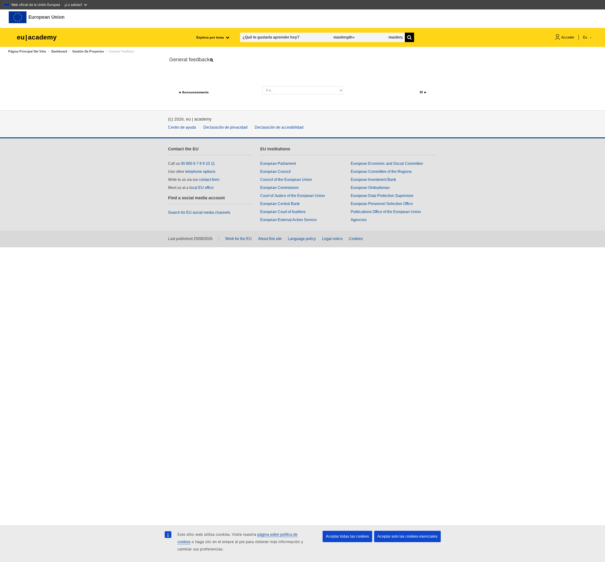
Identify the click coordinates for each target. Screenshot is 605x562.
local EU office (201, 188)
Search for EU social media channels (199, 212)
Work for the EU (238, 239)
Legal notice (332, 239)
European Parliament (278, 163)
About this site (270, 239)
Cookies (356, 239)
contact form (209, 180)
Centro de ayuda (182, 127)
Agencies (359, 220)
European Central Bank (280, 204)
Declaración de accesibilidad (279, 127)
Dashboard (59, 51)
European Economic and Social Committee (387, 163)
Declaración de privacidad (225, 127)
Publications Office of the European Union (386, 212)
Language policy (302, 239)
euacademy (37, 37)
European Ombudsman (370, 188)
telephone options (200, 172)
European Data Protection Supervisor (382, 196)
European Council (275, 172)
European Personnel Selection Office (382, 204)
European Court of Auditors (283, 212)
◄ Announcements (193, 92)
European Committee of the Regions (381, 172)
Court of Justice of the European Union (292, 196)
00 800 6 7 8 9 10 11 (198, 163)
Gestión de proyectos (88, 51)
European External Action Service (288, 220)
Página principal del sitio (27, 51)
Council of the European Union (286, 180)
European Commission (279, 188)
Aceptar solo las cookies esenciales (407, 536)
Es (585, 37)
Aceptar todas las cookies (347, 536)
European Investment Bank (373, 180)
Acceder (567, 37)
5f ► (423, 92)
